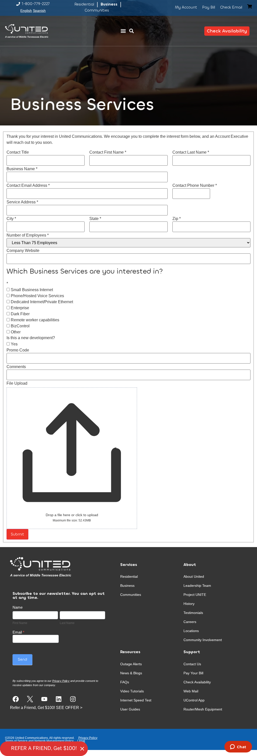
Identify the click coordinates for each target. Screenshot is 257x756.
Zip (176, 219)
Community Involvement (202, 640)
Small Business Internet (31, 290)
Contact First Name (107, 152)
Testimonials (193, 613)
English (26, 11)
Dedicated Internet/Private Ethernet (41, 302)
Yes (14, 344)
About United (193, 576)
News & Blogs (131, 673)
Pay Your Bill (193, 673)
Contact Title (18, 152)
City (11, 219)
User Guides (130, 709)
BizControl (20, 326)
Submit (17, 534)
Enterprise (19, 308)
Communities (130, 595)
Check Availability (197, 682)
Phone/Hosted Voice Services (37, 296)
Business (127, 586)
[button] (123, 31)
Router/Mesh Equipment (202, 709)
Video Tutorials (132, 691)
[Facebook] (15, 699)
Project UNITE (194, 595)
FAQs (124, 682)
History (189, 604)
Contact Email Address (28, 186)
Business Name (22, 169)
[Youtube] (44, 699)
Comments (16, 367)
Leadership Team (197, 586)
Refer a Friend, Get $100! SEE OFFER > (46, 707)
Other (15, 332)
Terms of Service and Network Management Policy (39, 741)
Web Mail (190, 691)
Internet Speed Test (135, 700)
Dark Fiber (20, 314)
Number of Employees (28, 235)
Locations (191, 631)
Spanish (39, 11)
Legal (81, 741)
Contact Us (192, 664)
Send (22, 659)
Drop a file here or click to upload (72, 515)
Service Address (22, 202)
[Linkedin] (58, 699)
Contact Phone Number (194, 186)
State (95, 219)
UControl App (194, 700)
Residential (129, 576)
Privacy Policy (87, 738)
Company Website (23, 251)
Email (18, 632)
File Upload (17, 383)
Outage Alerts (131, 664)
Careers (189, 622)
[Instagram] (73, 699)
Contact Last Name (190, 152)
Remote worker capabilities (34, 320)
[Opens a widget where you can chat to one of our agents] (238, 747)
